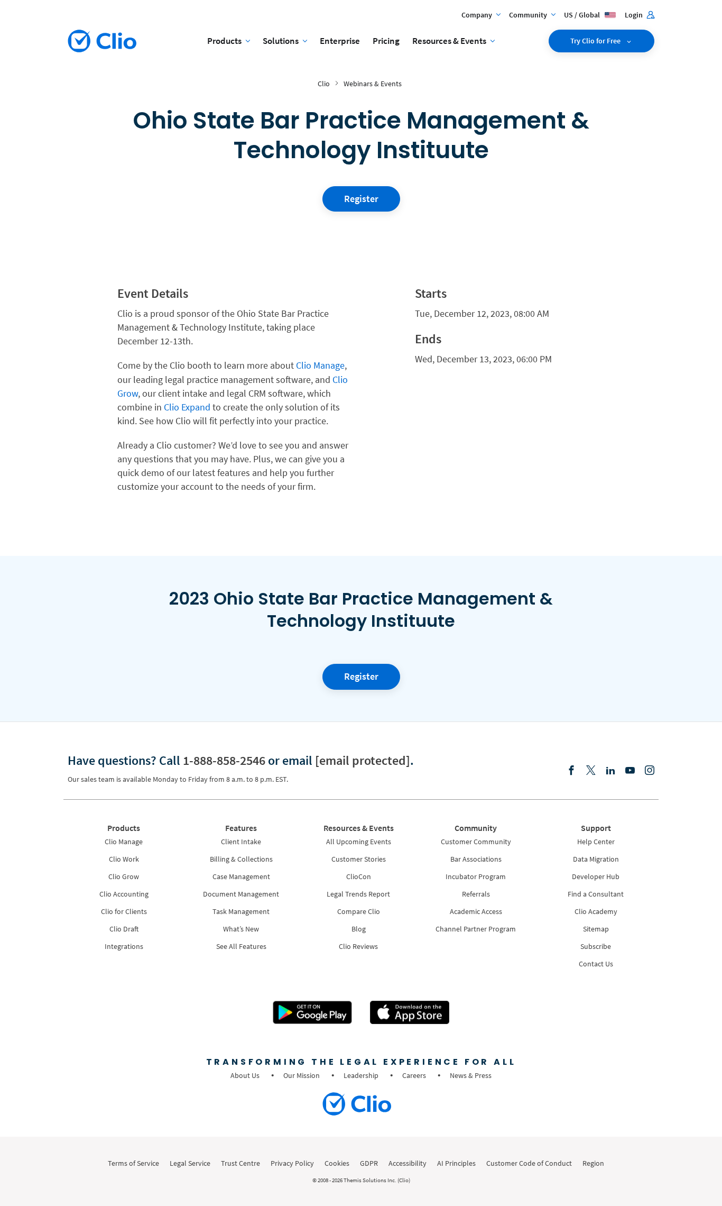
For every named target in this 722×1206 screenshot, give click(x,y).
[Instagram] (649, 771)
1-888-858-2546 (224, 760)
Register (361, 199)
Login (634, 15)
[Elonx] (591, 771)
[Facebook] (571, 771)
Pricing (386, 41)
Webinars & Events (373, 83)
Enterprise (340, 41)
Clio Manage (320, 365)
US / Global (582, 15)
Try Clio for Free (596, 40)
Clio (324, 83)
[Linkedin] (610, 771)
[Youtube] (630, 771)
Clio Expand (187, 407)
